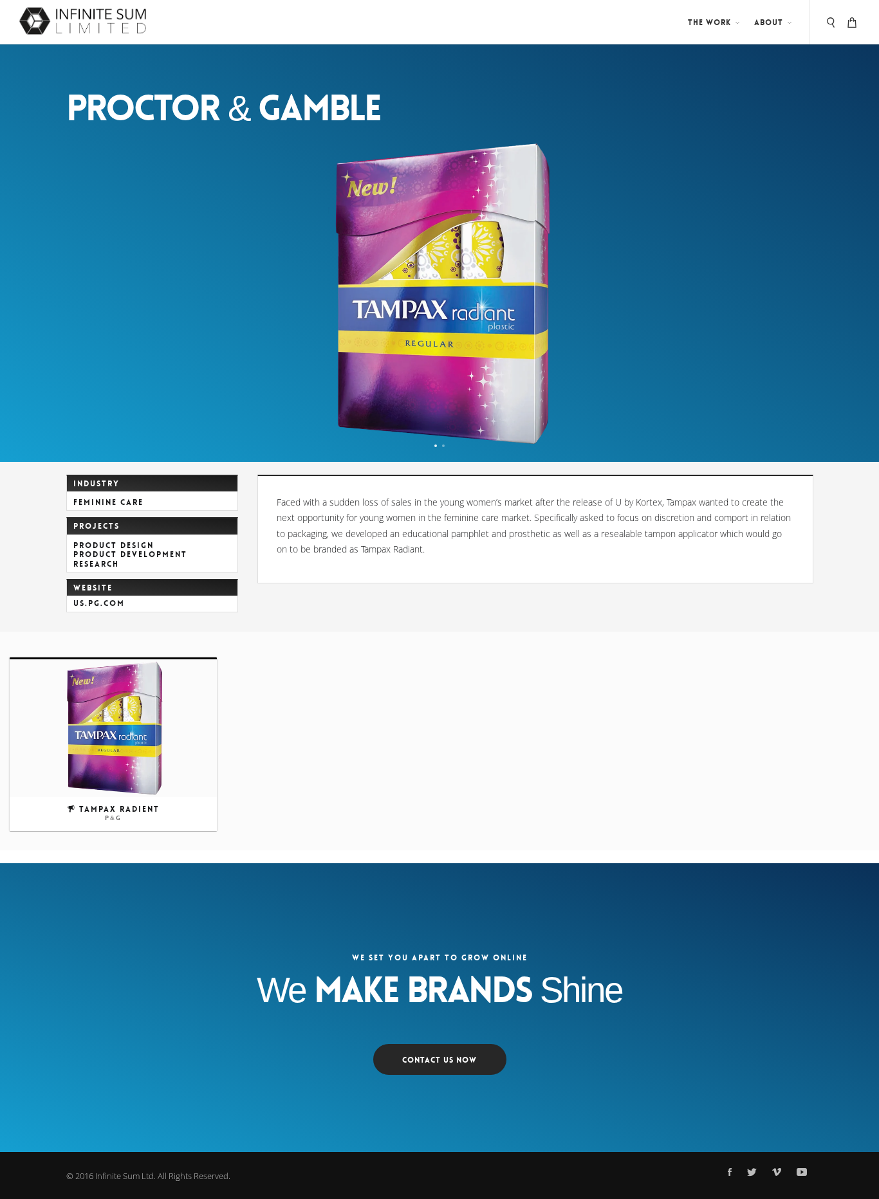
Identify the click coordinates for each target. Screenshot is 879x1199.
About (768, 22)
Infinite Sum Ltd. (125, 1176)
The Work (709, 22)
